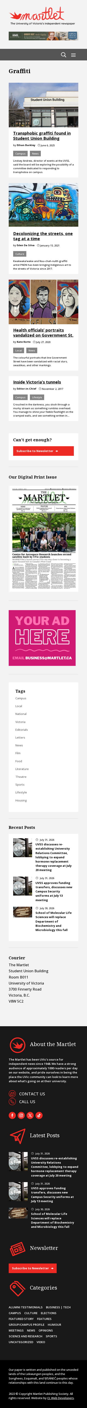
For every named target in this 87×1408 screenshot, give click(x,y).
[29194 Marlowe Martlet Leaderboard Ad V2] (43, 39)
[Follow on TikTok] (39, 1115)
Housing (21, 800)
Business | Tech (58, 1307)
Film (18, 753)
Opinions (46, 1330)
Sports (20, 784)
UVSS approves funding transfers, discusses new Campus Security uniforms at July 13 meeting (53, 891)
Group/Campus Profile (26, 1325)
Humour (54, 1325)
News (35, 153)
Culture (19, 254)
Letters (20, 737)
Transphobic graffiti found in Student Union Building (42, 135)
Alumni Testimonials (26, 1307)
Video (41, 1342)
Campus (20, 153)
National (21, 714)
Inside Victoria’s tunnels (37, 382)
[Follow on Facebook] (12, 1115)
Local (18, 350)
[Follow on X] (30, 1115)
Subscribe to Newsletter (35, 451)
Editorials (21, 730)
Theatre (21, 777)
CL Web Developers (60, 1398)
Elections (48, 1313)
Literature (22, 769)
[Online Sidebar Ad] (42, 664)
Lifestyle (37, 397)
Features (44, 1319)
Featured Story (21, 1319)
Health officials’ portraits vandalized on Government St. (43, 332)
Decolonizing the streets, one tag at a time (43, 236)
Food (18, 761)
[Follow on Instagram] (21, 1115)
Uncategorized (21, 1342)
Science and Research (25, 1336)
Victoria (20, 722)
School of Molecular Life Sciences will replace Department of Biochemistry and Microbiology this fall (53, 921)
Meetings (16, 1330)
